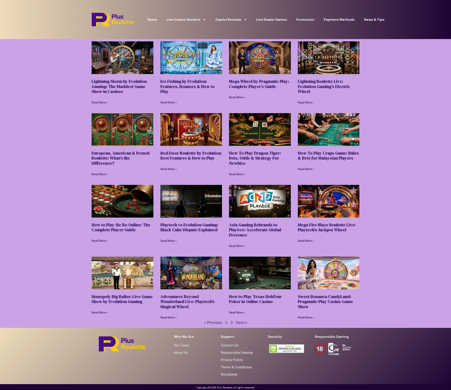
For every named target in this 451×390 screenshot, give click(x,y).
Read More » (100, 102)
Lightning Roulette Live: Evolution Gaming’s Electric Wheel (324, 86)
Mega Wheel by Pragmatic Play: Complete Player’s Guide (259, 83)
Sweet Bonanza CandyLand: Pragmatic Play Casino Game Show (325, 302)
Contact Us (230, 345)
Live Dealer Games (271, 19)
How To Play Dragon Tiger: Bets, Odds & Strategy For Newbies (255, 158)
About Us (181, 352)
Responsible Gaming (237, 352)
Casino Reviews (228, 19)
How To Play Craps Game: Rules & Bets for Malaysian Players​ (328, 155)
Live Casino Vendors (183, 19)
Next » (241, 323)
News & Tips (374, 19)
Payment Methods (339, 19)
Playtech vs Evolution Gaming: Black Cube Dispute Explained (189, 227)
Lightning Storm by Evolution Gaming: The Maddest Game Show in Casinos (119, 86)
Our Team (181, 345)
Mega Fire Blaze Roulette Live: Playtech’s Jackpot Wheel (327, 227)
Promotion (305, 19)
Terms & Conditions (236, 367)
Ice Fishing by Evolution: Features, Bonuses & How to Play (187, 86)
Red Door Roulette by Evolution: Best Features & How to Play (191, 155)
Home (152, 19)
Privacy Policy (232, 360)
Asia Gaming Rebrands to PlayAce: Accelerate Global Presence (255, 230)
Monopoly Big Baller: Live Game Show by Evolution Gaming (122, 299)
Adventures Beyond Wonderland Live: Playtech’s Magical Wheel (187, 302)
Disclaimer (229, 374)
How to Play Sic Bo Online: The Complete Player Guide (121, 227)
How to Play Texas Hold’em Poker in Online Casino (255, 299)
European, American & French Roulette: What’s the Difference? (121, 158)
